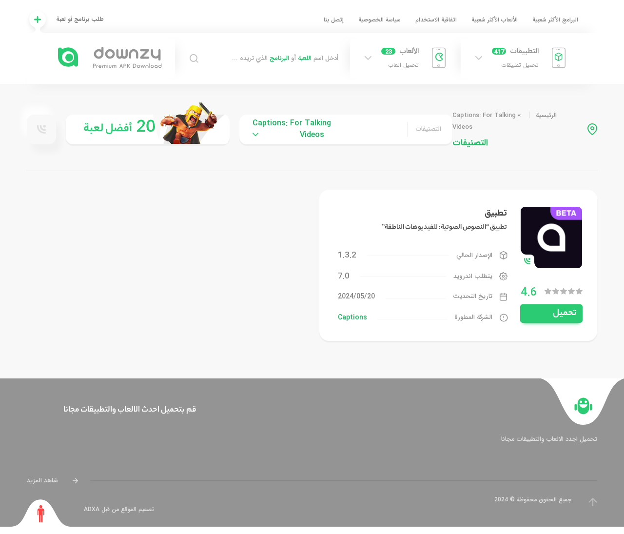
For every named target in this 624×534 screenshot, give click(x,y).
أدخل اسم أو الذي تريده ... (285, 58)
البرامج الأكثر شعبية (555, 19)
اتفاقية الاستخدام (436, 19)
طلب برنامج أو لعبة (80, 19)
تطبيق (496, 213)
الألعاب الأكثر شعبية (494, 19)
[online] (41, 129)
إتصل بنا (334, 19)
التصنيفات (428, 129)
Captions (352, 317)
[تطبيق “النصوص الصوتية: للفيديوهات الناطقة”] (551, 237)
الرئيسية (546, 115)
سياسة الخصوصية (379, 19)
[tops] (148, 129)
